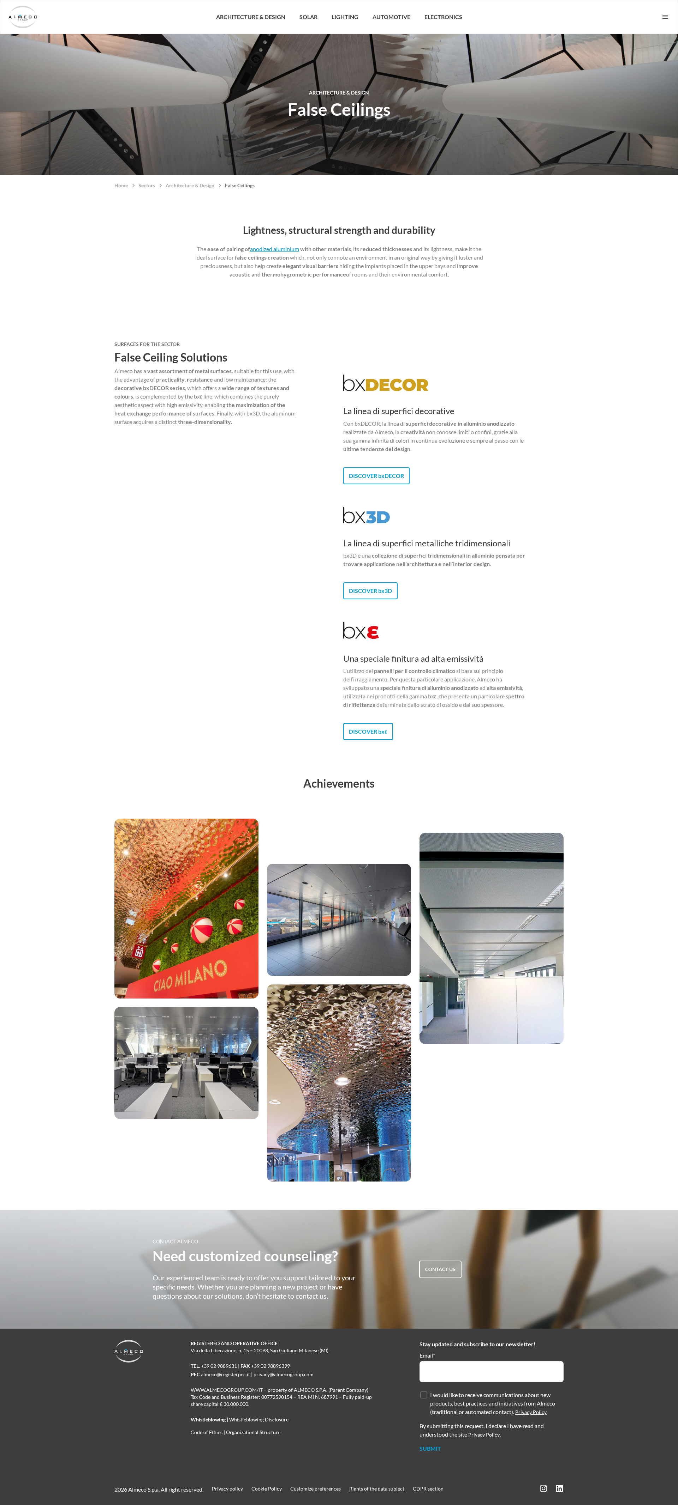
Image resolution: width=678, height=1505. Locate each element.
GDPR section (428, 1489)
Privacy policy (227, 1489)
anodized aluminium (274, 248)
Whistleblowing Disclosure (259, 1419)
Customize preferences (315, 1489)
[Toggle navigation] (655, 17)
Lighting (345, 16)
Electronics (443, 16)
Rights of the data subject (376, 1489)
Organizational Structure (253, 1432)
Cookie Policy (266, 1489)
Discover (376, 475)
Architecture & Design (250, 16)
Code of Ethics (206, 1432)
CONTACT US (440, 1269)
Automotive (391, 16)
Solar (308, 16)
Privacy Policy (531, 1412)
